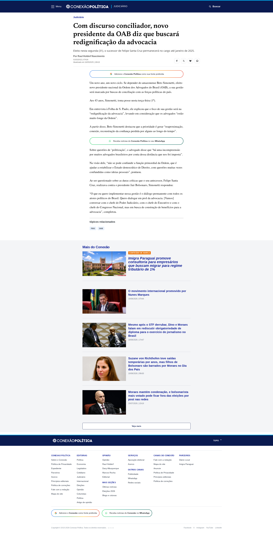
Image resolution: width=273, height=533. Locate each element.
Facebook (187, 528)
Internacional (82, 481)
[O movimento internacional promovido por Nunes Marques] (104, 301)
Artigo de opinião (84, 502)
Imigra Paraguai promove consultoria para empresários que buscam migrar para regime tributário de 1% (155, 263)
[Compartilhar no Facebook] (176, 60)
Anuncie (157, 468)
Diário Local (184, 460)
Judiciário (78, 17)
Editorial (106, 477)
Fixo (93, 229)
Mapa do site (57, 494)
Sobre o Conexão (59, 460)
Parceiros (55, 473)
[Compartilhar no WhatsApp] (197, 60)
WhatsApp (132, 478)
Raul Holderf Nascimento (91, 56)
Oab (101, 229)
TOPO (217, 440)
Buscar (216, 6)
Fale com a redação (60, 489)
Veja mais (136, 426)
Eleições (80, 485)
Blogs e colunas (109, 495)
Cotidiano (81, 473)
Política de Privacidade (61, 464)
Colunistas (81, 494)
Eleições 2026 (108, 491)
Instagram (200, 528)
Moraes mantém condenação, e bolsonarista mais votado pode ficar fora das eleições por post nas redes (158, 395)
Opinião (80, 489)
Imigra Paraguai (186, 464)
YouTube (209, 528)
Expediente (56, 468)
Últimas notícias (109, 487)
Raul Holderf (108, 464)
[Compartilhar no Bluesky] (190, 60)
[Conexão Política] (87, 6)
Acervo (54, 477)
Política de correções (60, 485)
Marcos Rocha (108, 473)
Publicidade (133, 474)
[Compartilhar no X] (183, 60)
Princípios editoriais (60, 481)
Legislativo (81, 468)
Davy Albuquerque (110, 468)
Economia (81, 464)
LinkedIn (218, 528)
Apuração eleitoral (136, 460)
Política (80, 460)
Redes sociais (134, 482)
